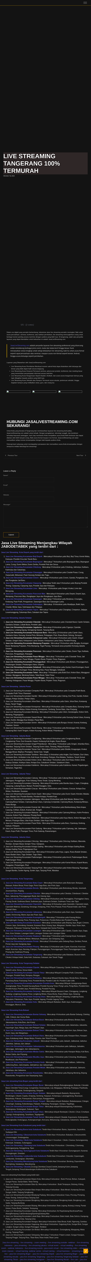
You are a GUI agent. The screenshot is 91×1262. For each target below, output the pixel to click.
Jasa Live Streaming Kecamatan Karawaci (23, 923)
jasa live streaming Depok (43, 1254)
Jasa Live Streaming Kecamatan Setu (21, 1002)
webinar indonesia (15, 1248)
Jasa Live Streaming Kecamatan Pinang (22, 947)
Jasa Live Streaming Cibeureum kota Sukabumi (26, 1135)
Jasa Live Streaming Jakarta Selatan (16, 618)
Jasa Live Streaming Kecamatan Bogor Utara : (25, 1112)
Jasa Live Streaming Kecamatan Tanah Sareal (25, 1117)
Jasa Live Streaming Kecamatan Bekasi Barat (25, 1020)
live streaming (26, 1242)
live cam (74, 1259)
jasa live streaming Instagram (32, 1259)
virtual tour (83, 1248)
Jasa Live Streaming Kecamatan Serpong (23, 991)
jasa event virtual (51, 1248)
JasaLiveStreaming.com (19, 345)
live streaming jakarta (38, 1245)
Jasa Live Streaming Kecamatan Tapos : (22, 610)
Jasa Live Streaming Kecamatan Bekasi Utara (25, 1036)
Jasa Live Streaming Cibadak (18, 1167)
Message (6, 504)
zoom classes (8, 1251)
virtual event (53, 1245)
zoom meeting (40, 1242)
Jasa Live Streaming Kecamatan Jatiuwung (24, 912)
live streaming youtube (57, 1242)
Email (5, 485)
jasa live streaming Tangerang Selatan (63, 1257)
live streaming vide (68, 1248)
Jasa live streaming (10, 1242)
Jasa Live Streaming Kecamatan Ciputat (22, 967)
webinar (71, 1242)
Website (6, 495)
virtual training (49, 1251)
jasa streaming (20, 1245)
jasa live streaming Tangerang (32, 1257)
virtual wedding (66, 1245)
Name (5, 475)
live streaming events (34, 1248)
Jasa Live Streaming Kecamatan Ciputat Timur (25, 973)
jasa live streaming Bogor (20, 1254)
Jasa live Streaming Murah (57, 1259)
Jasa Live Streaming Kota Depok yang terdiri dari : (22, 552)
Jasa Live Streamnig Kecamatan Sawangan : (24, 599)
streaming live (77, 1251)
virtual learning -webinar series (28, 1251)
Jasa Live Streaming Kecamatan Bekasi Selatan (26, 1025)
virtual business (63, 1251)
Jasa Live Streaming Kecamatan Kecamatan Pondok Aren (30, 983)
